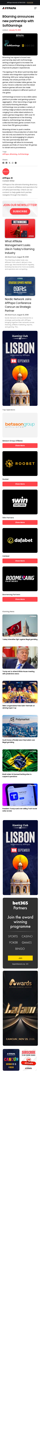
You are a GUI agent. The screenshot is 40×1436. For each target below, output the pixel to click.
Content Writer (8, 181)
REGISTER (30, 2)
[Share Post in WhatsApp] (12, 163)
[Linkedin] (11, 178)
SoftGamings (23, 154)
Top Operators (8, 410)
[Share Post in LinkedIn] (6, 163)
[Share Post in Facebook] (3, 163)
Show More (20, 445)
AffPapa (5, 154)
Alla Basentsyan (11, 257)
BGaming (13, 154)
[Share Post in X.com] (9, 163)
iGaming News (8, 611)
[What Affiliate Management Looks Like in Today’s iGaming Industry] (20, 228)
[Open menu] (35, 8)
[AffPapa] (5, 174)
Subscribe (20, 211)
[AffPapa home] (9, 8)
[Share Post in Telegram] (16, 163)
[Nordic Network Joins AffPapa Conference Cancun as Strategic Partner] (20, 286)
